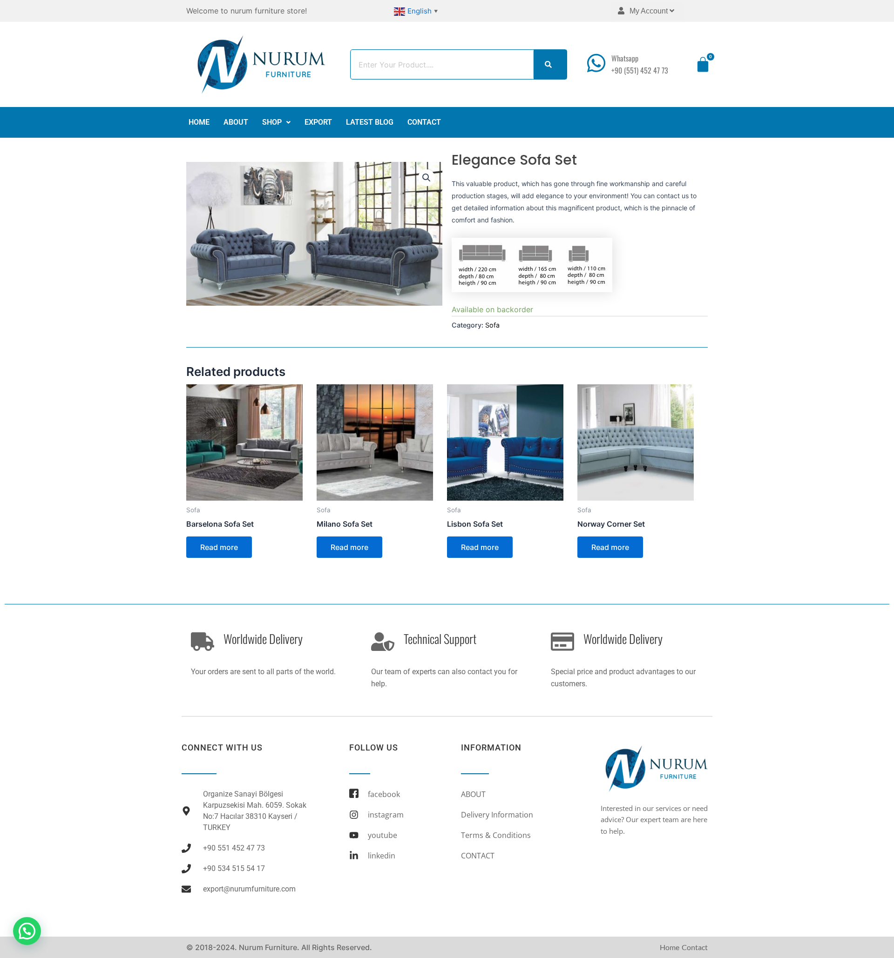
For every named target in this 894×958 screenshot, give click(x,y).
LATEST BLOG (369, 122)
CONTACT (424, 122)
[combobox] (442, 64)
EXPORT (318, 122)
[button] (276, 122)
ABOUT (236, 122)
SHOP (272, 122)
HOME (199, 122)
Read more (219, 547)
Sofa (492, 325)
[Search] (550, 64)
